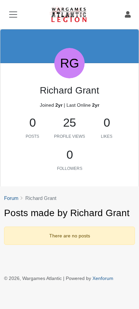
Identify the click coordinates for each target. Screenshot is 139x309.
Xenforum (102, 278)
